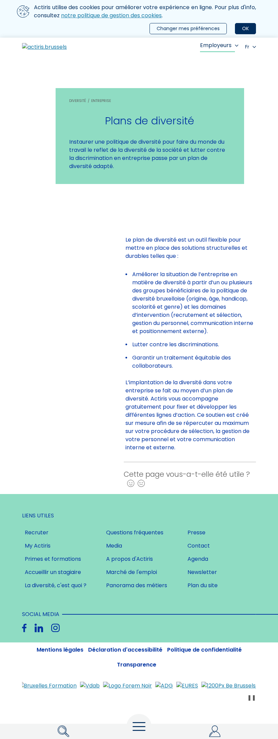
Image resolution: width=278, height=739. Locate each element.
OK (245, 28)
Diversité (77, 100)
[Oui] (129, 483)
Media (114, 546)
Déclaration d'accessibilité (125, 650)
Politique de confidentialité (204, 650)
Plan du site (202, 585)
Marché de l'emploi (131, 572)
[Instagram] (55, 628)
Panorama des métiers (136, 585)
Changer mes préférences (188, 28)
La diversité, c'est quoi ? (55, 585)
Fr (247, 46)
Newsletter (202, 572)
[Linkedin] (39, 628)
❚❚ (251, 697)
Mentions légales (60, 650)
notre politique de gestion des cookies (111, 15)
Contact (198, 546)
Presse (196, 532)
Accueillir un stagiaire (53, 572)
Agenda (197, 559)
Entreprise (101, 100)
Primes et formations (53, 559)
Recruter (36, 532)
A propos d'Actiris (129, 559)
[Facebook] (24, 628)
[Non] (139, 483)
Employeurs (216, 45)
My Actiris (38, 546)
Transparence (136, 665)
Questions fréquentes (134, 532)
